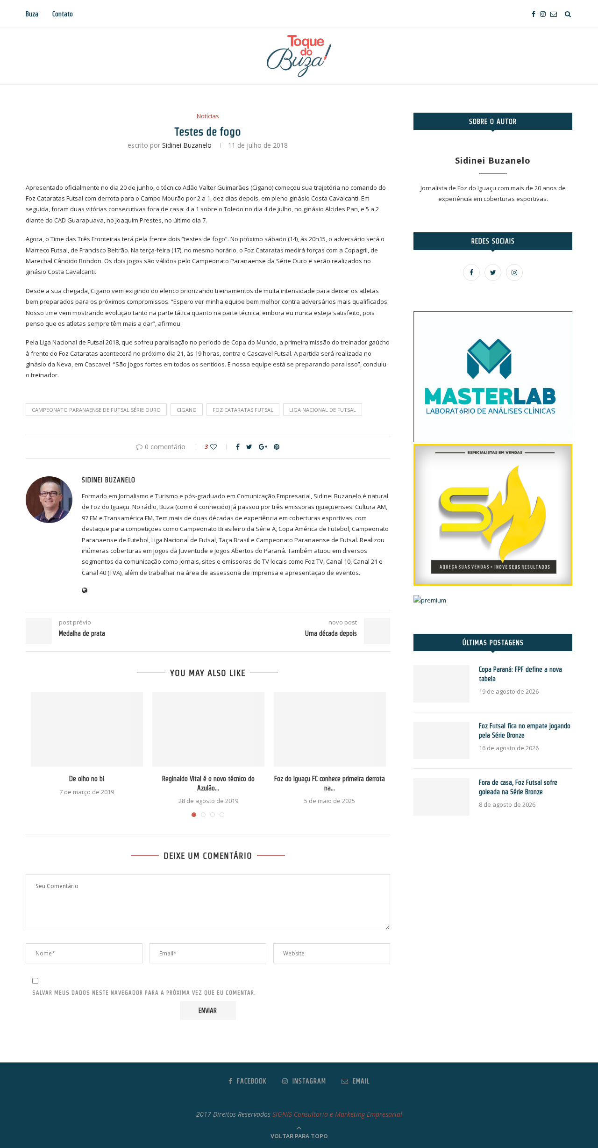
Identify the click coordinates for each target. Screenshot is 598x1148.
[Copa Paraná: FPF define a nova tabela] (441, 684)
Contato (62, 14)
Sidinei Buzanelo (187, 145)
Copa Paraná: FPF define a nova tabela (520, 674)
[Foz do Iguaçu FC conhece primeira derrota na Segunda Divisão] (330, 729)
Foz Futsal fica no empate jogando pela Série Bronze (524, 730)
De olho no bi (86, 778)
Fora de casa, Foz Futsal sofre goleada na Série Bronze (518, 787)
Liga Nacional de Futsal (322, 409)
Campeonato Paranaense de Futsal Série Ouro (96, 409)
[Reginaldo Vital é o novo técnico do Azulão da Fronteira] (208, 729)
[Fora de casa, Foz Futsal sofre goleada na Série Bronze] (441, 797)
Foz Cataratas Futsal (243, 409)
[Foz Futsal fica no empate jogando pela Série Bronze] (441, 740)
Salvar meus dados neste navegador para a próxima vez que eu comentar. (144, 993)
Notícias (208, 116)
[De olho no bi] (87, 729)
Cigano (187, 409)
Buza (32, 14)
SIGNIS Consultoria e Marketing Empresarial (337, 1114)
